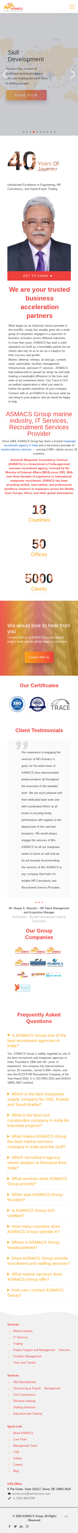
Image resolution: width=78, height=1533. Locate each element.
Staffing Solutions (24, 1366)
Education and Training (27, 1373)
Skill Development (24, 1341)
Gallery (17, 1417)
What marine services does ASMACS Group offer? (34, 1236)
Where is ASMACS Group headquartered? (33, 1204)
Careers (18, 1424)
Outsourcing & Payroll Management (36, 1347)
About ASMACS (23, 1392)
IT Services (20, 1296)
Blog (16, 1430)
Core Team (20, 1398)
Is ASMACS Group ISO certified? (31, 1172)
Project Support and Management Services (41, 1309)
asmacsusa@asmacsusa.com (31, 1453)
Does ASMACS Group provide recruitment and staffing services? (38, 1220)
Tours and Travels (24, 1322)
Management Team (25, 1405)
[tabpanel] (39, 811)
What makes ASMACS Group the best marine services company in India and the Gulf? (37, 1100)
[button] (23, 132)
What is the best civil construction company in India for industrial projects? (38, 1079)
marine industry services (16, 449)
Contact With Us (39, 657)
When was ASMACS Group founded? (35, 1156)
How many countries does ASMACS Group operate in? (33, 1188)
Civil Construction (24, 1354)
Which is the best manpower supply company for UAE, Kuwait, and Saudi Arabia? (38, 1058)
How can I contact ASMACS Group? (35, 1252)
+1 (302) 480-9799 (23, 1457)
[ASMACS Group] (13, 6)
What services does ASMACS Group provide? (37, 1141)
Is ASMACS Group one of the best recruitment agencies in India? (36, 1000)
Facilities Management (27, 1315)
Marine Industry (23, 1290)
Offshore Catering (24, 1360)
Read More (26, 95)
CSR (16, 1411)
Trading (18, 1303)
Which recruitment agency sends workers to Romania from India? (37, 1122)
